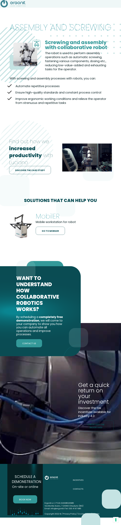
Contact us (29, 343)
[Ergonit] (13, 3)
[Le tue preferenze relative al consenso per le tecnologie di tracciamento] (116, 520)
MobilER (47, 216)
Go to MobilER (50, 231)
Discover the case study (30, 170)
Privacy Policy (69, 513)
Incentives (78, 480)
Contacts (78, 489)
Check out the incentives (95, 426)
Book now (25, 499)
